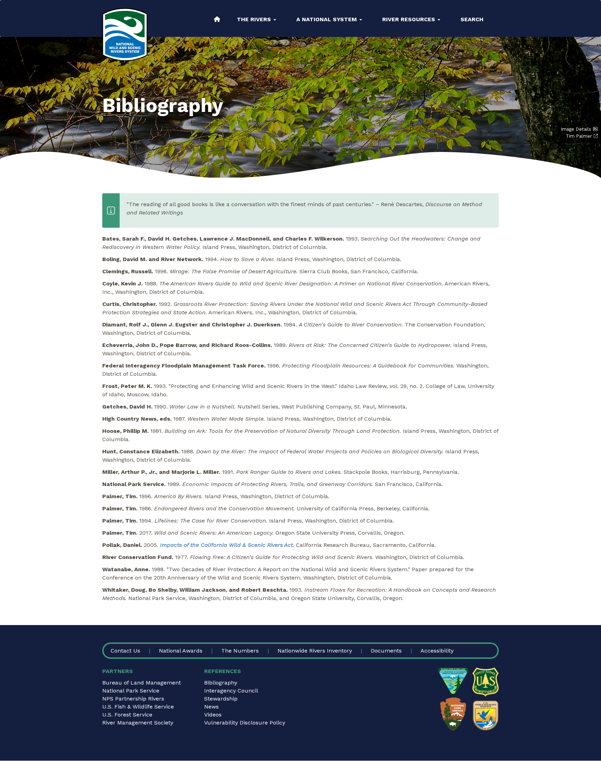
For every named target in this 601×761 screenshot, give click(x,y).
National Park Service (130, 690)
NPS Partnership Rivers (133, 698)
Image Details (576, 129)
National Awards (180, 650)
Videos (213, 714)
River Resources (409, 19)
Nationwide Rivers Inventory (315, 650)
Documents (386, 650)
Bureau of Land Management (141, 682)
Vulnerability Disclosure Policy (244, 722)
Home (217, 19)
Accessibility (437, 650)
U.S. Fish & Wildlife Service (138, 706)
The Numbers (240, 650)
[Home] (124, 34)
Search (471, 19)
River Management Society (137, 722)
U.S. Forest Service (127, 714)
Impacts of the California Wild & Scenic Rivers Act (226, 545)
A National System (327, 19)
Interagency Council (231, 690)
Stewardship (221, 698)
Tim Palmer (579, 136)
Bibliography (220, 682)
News (211, 706)
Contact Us (125, 650)
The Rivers (255, 19)
